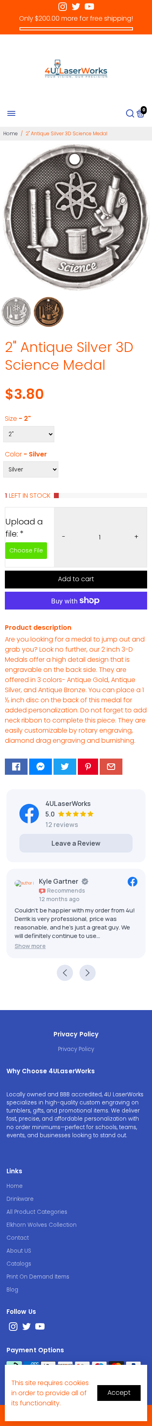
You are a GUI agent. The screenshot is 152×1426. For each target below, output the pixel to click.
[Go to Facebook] (16, 767)
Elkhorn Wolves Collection (41, 1225)
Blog (12, 1290)
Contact (17, 1238)
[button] (30, 946)
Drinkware (20, 1199)
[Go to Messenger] (40, 767)
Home (10, 133)
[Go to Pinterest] (88, 767)
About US (18, 1251)
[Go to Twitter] (76, 7)
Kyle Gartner (58, 881)
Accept (119, 1392)
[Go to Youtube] (89, 7)
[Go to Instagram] (63, 7)
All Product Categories (36, 1212)
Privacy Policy (76, 1049)
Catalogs (18, 1264)
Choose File (26, 550)
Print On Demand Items (37, 1277)
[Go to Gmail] (111, 767)
